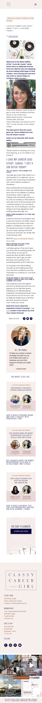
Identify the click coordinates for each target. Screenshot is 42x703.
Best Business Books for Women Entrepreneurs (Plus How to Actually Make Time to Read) (20, 462)
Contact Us (8, 618)
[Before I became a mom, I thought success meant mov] (31, 665)
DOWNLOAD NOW (21, 531)
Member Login (9, 614)
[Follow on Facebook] (5, 645)
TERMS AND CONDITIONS (19, 701)
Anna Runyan (13, 36)
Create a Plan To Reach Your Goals (20, 19)
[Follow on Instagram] (10, 645)
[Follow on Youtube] (20, 645)
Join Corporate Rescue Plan (15, 611)
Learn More (21, 369)
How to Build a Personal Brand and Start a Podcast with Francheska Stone (19, 417)
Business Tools (10, 631)
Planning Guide (10, 598)
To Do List (8, 633)
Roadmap (8, 629)
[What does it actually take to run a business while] (10, 665)
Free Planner (9, 626)
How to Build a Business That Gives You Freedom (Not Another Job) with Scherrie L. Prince (20, 507)
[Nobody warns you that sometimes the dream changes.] (10, 686)
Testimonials (9, 616)
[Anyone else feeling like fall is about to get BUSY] (31, 686)
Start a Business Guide (13, 601)
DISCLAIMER (33, 701)
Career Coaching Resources (15, 603)
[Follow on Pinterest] (15, 645)
